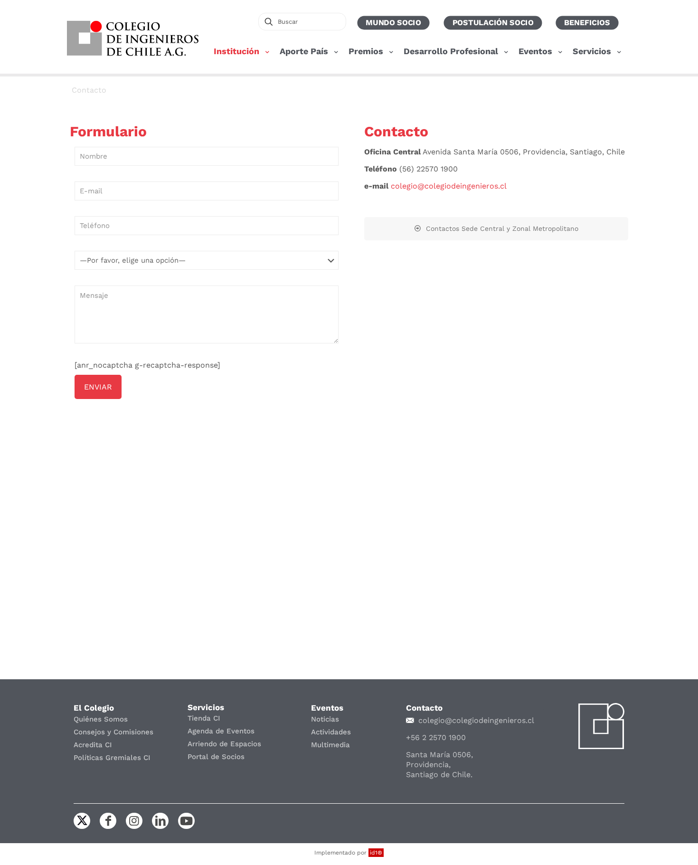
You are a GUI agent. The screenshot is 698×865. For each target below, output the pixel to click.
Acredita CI (93, 745)
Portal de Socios (216, 756)
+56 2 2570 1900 (436, 737)
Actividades (331, 732)
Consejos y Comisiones (113, 732)
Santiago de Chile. (439, 774)
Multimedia (330, 745)
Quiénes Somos (101, 719)
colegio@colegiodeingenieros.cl (449, 185)
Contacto (89, 90)
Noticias (325, 719)
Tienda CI (204, 718)
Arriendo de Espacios (224, 744)
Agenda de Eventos (221, 731)
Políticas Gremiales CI (112, 757)
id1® (376, 852)
